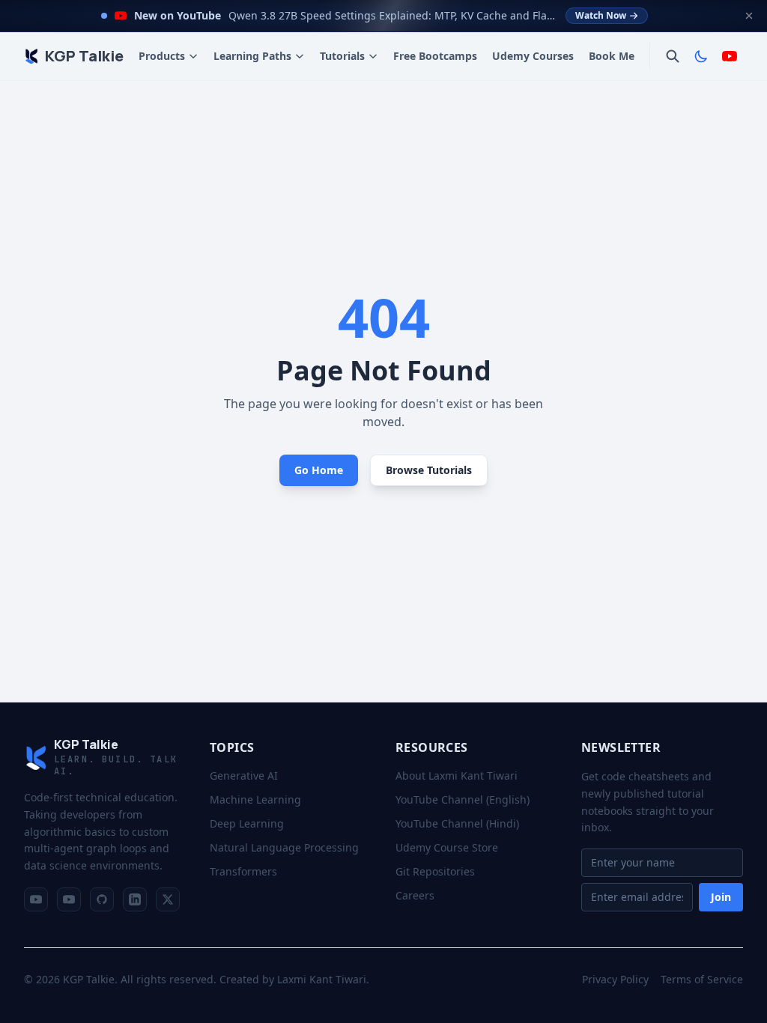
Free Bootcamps (435, 56)
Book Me (611, 56)
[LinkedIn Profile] (135, 899)
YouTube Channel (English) (462, 799)
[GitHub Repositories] (102, 899)
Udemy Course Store (446, 847)
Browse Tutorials (429, 470)
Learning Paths (252, 56)
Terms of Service (702, 979)
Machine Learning (255, 799)
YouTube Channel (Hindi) (457, 823)
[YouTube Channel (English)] (36, 899)
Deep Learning (247, 823)
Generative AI (244, 775)
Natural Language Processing (284, 847)
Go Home (318, 470)
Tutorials (342, 56)
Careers (414, 895)
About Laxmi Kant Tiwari (456, 775)
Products (162, 56)
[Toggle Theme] (701, 56)
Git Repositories (435, 871)
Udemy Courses (533, 56)
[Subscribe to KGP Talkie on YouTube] (729, 56)
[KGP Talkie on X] (168, 899)
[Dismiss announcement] (749, 16)
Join (721, 897)
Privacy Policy (615, 979)
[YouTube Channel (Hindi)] (69, 899)
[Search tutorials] (672, 56)
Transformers (243, 871)
